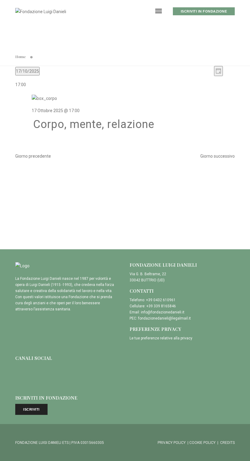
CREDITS (227, 443)
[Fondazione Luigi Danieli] (40, 11)
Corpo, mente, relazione (93, 124)
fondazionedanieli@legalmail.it (164, 318)
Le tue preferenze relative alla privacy (161, 338)
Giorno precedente (33, 156)
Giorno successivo (217, 156)
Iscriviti (31, 409)
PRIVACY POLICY (172, 443)
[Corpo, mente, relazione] (133, 98)
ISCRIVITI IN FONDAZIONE (204, 11)
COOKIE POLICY (202, 443)
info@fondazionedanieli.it (162, 312)
